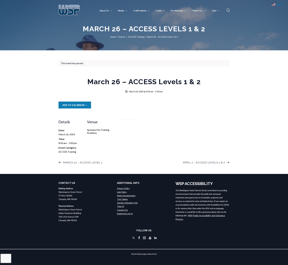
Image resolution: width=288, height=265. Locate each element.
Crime (159, 10)
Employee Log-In (125, 213)
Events (122, 37)
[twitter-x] (133, 238)
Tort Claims (122, 199)
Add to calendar (73, 105)
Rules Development (126, 195)
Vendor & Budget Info (127, 202)
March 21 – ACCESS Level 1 (82, 162)
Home (113, 37)
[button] (228, 10)
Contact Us (122, 210)
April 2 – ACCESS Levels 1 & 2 (204, 162)
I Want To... (197, 10)
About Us (104, 10)
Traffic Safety (140, 10)
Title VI (120, 206)
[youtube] (150, 238)
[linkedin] (155, 238)
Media (121, 10)
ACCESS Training (136, 37)
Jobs (214, 10)
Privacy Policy (123, 188)
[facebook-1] (139, 238)
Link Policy (122, 192)
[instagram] (144, 238)
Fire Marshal (177, 10)
